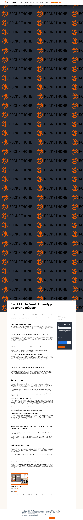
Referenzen (41, 2)
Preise (37, 2)
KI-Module (46, 2)
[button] (22, 2)
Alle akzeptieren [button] (52, 517)
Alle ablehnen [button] (58, 517)
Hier (17, 488)
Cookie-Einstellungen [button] (46, 517)
